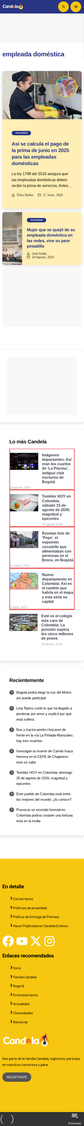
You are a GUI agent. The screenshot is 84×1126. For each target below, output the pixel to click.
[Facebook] (8, 941)
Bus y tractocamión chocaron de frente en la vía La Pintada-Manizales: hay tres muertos (45, 735)
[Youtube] (22, 941)
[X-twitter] (36, 941)
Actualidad (21, 133)
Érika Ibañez (25, 195)
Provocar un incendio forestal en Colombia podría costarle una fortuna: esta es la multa (44, 815)
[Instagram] (49, 941)
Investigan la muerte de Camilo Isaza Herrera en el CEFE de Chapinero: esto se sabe (44, 756)
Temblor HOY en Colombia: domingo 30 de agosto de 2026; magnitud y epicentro (44, 778)
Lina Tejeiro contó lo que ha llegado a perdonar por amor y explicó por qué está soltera (44, 713)
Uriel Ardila (39, 253)
